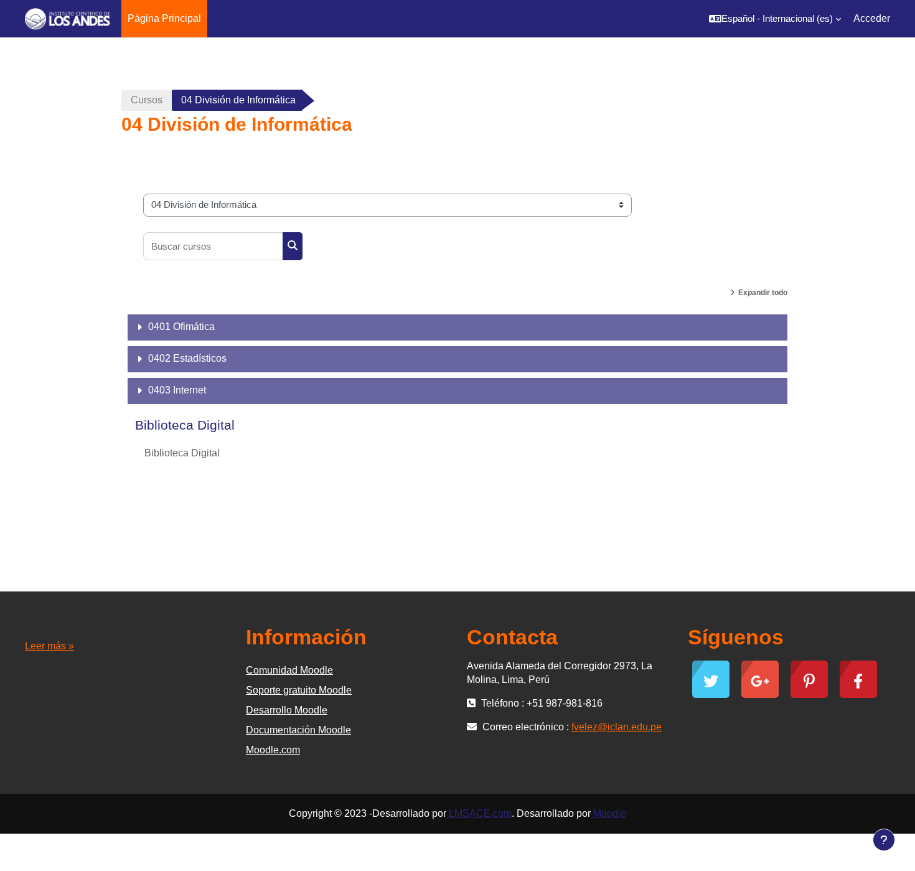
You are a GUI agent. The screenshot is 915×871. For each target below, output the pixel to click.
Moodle (609, 813)
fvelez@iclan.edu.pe (616, 727)
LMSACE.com (480, 813)
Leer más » (49, 646)
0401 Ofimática (181, 326)
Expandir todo (762, 292)
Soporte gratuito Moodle (299, 690)
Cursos (146, 100)
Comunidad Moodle (289, 670)
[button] (775, 18)
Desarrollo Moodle (286, 710)
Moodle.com (273, 750)
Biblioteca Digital (185, 425)
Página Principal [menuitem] (164, 18)
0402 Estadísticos (187, 358)
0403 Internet (177, 390)
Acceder (871, 18)
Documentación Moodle (298, 730)
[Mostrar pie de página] (884, 840)
